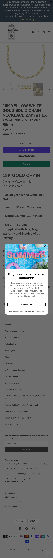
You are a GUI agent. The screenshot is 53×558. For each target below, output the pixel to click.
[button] (26, 304)
